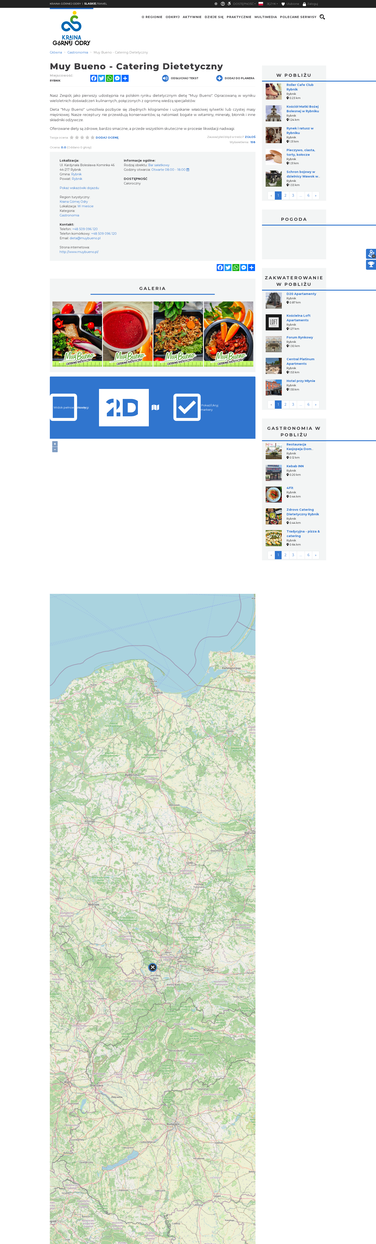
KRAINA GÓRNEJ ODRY (65, 3)
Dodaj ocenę (107, 137)
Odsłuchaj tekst (184, 78)
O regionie (152, 17)
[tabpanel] (77, 335)
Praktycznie (239, 17)
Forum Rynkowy (300, 337)
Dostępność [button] (243, 3)
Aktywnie (192, 17)
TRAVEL (95, 3)
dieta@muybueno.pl (85, 238)
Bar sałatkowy (159, 165)
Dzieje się (214, 17)
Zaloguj (312, 3)
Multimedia (266, 17)
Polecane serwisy (298, 17)
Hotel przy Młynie (301, 381)
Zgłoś (250, 137)
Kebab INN (295, 466)
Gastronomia (69, 215)
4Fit (290, 488)
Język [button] (271, 3)
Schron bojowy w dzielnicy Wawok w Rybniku (302, 176)
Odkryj (173, 17)
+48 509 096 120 (85, 229)
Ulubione (292, 3)
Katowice (294, 243)
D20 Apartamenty (301, 294)
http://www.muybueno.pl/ (79, 252)
